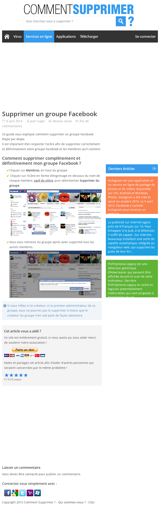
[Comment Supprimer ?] (79, 9)
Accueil (6, 36)
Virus (18, 36)
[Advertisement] (80, 76)
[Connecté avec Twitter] (23, 495)
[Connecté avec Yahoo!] (30, 495)
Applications (66, 36)
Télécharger (89, 36)
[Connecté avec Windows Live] (37, 495)
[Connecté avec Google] (15, 495)
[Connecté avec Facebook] (8, 495)
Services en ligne (39, 36)
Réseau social (62, 121)
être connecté (28, 474)
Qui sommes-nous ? (72, 502)
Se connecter (145, 36)
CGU (91, 502)
